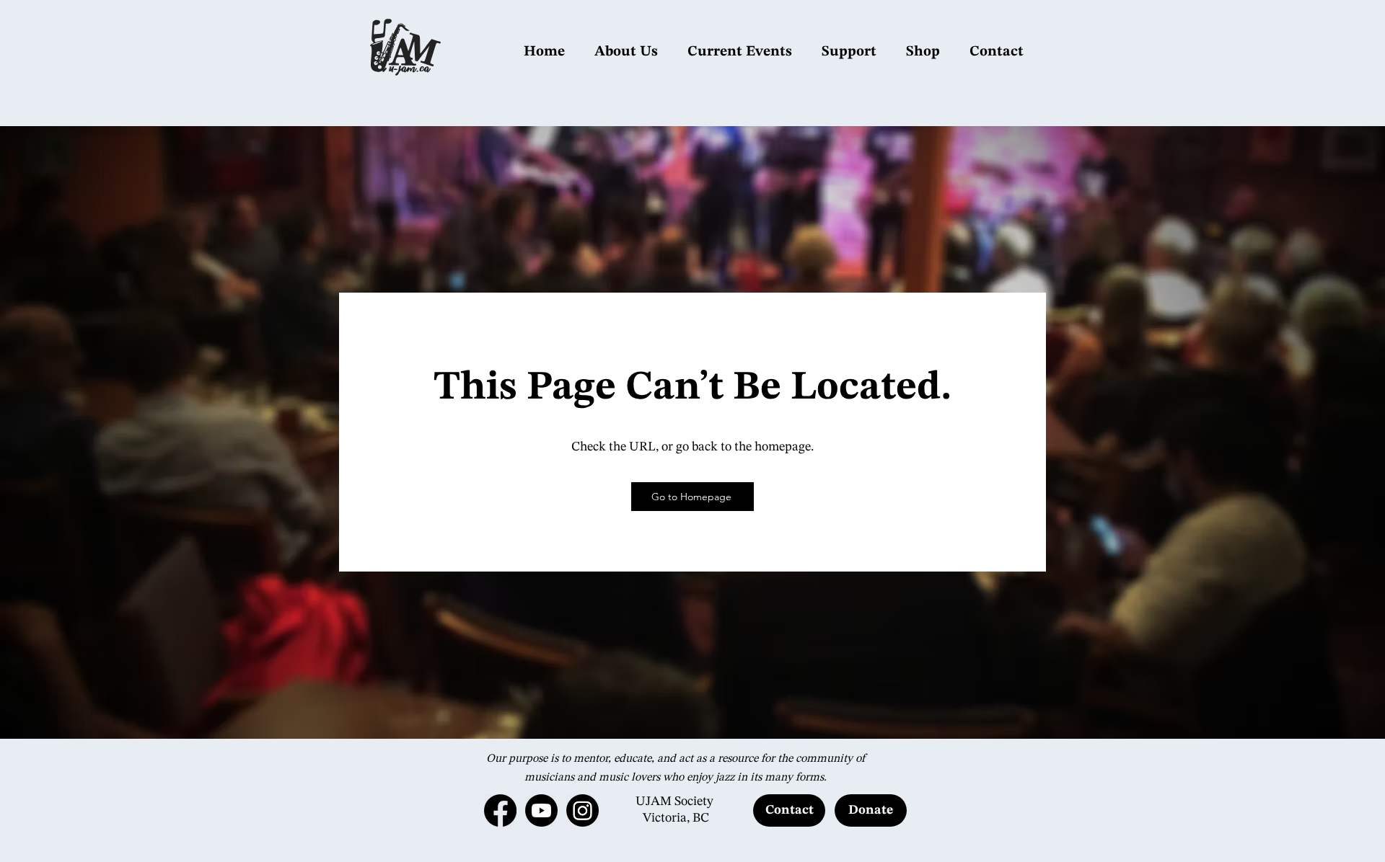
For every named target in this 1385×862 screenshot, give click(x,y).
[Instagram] (582, 810)
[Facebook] (500, 810)
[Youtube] (541, 810)
